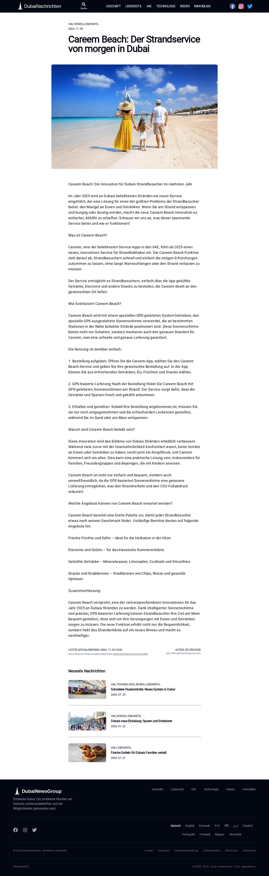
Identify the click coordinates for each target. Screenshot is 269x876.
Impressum (164, 850)
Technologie (165, 6)
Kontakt (149, 850)
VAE (149, 6)
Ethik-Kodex (231, 850)
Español (248, 825)
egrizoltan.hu (249, 866)
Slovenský (235, 834)
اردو (235, 825)
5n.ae (213, 866)
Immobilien (202, 6)
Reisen (184, 6)
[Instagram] (25, 830)
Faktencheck (249, 850)
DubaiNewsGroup (42, 791)
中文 (217, 825)
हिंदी (227, 825)
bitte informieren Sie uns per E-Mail (130, 654)
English (190, 825)
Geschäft (113, 6)
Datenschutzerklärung (186, 850)
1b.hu (237, 866)
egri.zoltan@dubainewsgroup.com (183, 653)
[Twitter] (34, 830)
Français (205, 834)
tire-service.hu (225, 866)
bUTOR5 (197, 866)
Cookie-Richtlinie (211, 850)
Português (188, 834)
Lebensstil (133, 6)
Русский (204, 825)
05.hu (206, 866)
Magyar (219, 834)
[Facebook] (15, 830)
